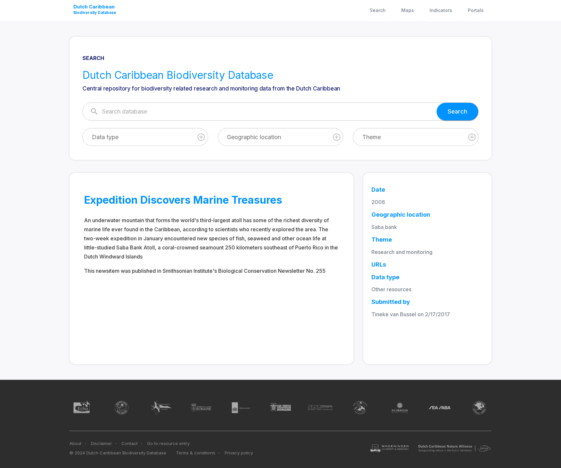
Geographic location (254, 137)
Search (378, 10)
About (75, 443)
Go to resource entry (168, 443)
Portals (476, 10)
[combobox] (145, 137)
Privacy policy (239, 452)
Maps (407, 10)
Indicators (441, 10)
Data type (105, 137)
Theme (371, 137)
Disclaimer (101, 443)
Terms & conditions (195, 452)
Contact (129, 443)
